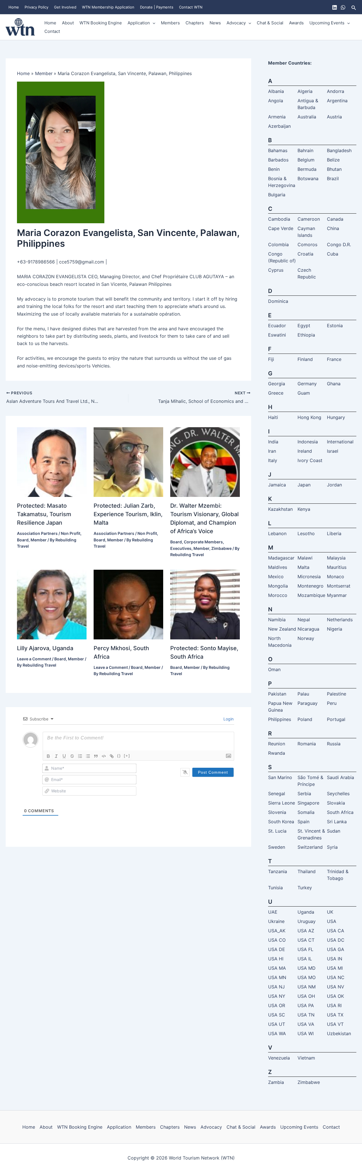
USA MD (307, 968)
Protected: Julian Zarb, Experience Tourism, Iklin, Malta (128, 514)
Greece (275, 393)
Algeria (305, 91)
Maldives (277, 567)
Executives (180, 548)
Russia (334, 743)
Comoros (307, 244)
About (68, 22)
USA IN (334, 959)
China (333, 228)
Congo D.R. (339, 244)
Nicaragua (308, 629)
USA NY (276, 996)
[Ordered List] (80, 756)
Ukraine (276, 921)
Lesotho (306, 533)
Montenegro (311, 586)
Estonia (335, 325)
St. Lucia (277, 831)
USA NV (335, 987)
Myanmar (337, 595)
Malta (303, 567)
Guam (304, 393)
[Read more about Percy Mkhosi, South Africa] (128, 604)
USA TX (335, 1015)
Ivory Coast (310, 460)
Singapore (308, 803)
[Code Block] (104, 756)
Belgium (306, 160)
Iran (272, 451)
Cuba (332, 254)
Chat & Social (270, 22)
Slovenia (277, 812)
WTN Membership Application (108, 7)
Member (39, 539)
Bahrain (305, 150)
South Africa (340, 812)
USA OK (335, 996)
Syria (332, 847)
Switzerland (310, 847)
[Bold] (48, 756)
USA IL (305, 959)
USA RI (334, 1005)
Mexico (276, 576)
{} (119, 756)
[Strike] (72, 756)
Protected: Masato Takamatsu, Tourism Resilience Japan (44, 514)
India (273, 441)
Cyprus (275, 270)
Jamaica (277, 485)
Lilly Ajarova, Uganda (45, 648)
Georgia (276, 383)
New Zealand (282, 629)
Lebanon (277, 533)
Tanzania (277, 871)
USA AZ (306, 930)
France (334, 359)
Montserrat (338, 586)
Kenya (304, 509)
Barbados (278, 160)
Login (228, 718)
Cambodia (279, 219)
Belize (333, 160)
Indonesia (308, 441)
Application (139, 22)
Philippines (279, 719)
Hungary (336, 417)
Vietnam (306, 1058)
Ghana (334, 383)
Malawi (305, 558)
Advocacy (236, 22)
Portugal (336, 719)
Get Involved (65, 7)
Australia (307, 117)
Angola (275, 100)
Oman (274, 669)
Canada (335, 219)
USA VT (335, 1024)
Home (13, 7)
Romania (307, 743)
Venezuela (279, 1058)
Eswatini (277, 335)
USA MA (277, 968)
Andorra (335, 91)
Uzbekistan (339, 1033)
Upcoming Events (326, 22)
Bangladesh (339, 150)
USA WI (306, 1033)
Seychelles (338, 793)
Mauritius (336, 567)
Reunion (276, 743)
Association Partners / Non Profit (48, 533)
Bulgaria (276, 194)
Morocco (277, 595)
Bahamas (277, 150)
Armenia (277, 117)
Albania (276, 91)
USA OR (276, 1005)
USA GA (335, 949)
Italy (272, 460)
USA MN (277, 977)
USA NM (307, 987)
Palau (303, 694)
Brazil (333, 178)
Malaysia (336, 558)
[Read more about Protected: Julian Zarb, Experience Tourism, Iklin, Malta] (128, 462)
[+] (127, 756)
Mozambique (311, 595)
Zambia (276, 1082)
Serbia (304, 793)
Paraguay (308, 703)
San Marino (280, 777)
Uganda (306, 912)
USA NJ (276, 987)
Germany (307, 383)
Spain (303, 821)
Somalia (306, 812)
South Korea (281, 821)
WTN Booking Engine (100, 22)
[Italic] (56, 756)
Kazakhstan (280, 509)
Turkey (305, 887)
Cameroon (309, 219)
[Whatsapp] (343, 7)
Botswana (308, 178)
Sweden (276, 847)
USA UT (276, 1024)
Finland (305, 359)
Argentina (337, 100)
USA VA (306, 1024)
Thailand (307, 871)
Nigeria (334, 629)
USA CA (335, 930)
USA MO (307, 977)
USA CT (306, 940)
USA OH (306, 996)
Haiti (273, 417)
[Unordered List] (88, 756)
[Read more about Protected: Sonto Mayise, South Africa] (205, 604)
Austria (334, 117)
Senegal (276, 793)
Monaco (335, 576)
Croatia (305, 254)
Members (170, 22)
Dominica (278, 301)
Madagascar (281, 558)
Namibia (277, 619)
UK (330, 912)
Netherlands (340, 619)
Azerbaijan (279, 126)
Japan (304, 485)
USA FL (305, 949)
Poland (305, 719)
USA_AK (276, 930)
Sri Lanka (337, 821)
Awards (296, 22)
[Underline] (64, 756)
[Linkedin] (334, 7)
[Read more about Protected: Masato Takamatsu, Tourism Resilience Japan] (52, 462)
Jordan (334, 485)
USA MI (335, 968)
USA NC (335, 977)
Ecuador (277, 325)
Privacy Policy (36, 7)
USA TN (306, 1015)
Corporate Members (203, 541)
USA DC (335, 940)
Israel (332, 451)
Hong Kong (309, 417)
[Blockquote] (96, 756)
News (215, 22)
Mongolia (278, 586)
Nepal (304, 619)
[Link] (112, 756)
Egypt (304, 325)
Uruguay (307, 921)
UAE (272, 912)
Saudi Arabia (340, 777)
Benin (274, 169)
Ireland (305, 451)
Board (23, 539)
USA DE (276, 949)
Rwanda (276, 753)
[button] (353, 7)
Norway (306, 638)
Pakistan (277, 694)
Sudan (333, 831)
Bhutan (334, 169)
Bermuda (307, 169)
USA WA (277, 1033)
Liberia (334, 533)
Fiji (271, 359)
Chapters (195, 22)
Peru (332, 703)
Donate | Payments (156, 7)
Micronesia (309, 576)
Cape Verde (280, 228)
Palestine (336, 694)
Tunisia (275, 887)
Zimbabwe (221, 548)
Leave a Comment (34, 658)
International (340, 441)
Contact (52, 31)
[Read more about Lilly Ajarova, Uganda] (52, 604)
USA (331, 921)
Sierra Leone (281, 803)
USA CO (277, 940)
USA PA (306, 1005)
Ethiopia (306, 335)
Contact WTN (190, 7)
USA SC (276, 1015)
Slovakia (336, 803)
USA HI (275, 959)
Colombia (278, 244)
